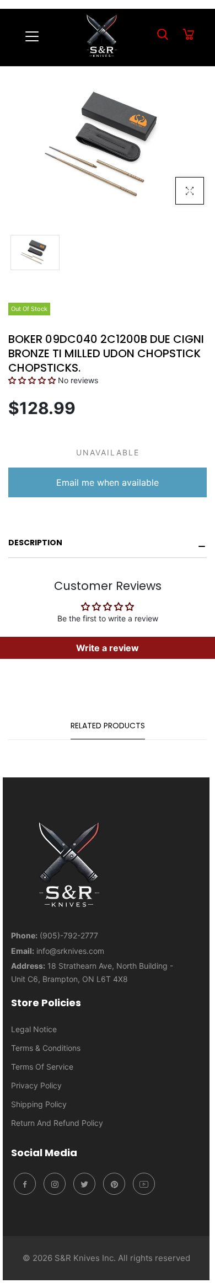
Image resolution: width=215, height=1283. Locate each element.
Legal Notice (34, 1029)
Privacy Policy (36, 1085)
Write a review (107, 647)
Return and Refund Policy (57, 1123)
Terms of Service (42, 1066)
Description (35, 542)
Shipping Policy (39, 1104)
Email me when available (107, 482)
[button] (32, 380)
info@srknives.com (70, 950)
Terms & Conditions (45, 1048)
